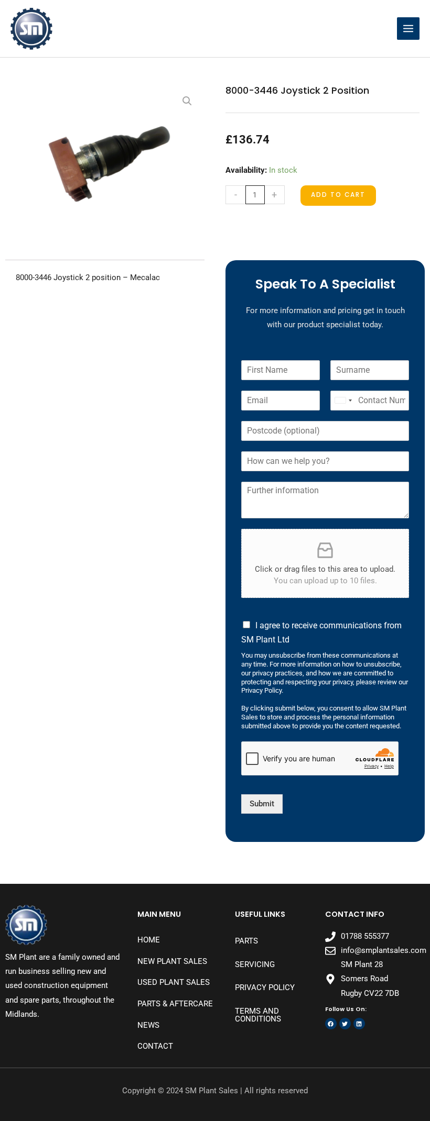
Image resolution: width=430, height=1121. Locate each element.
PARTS (246, 941)
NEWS (148, 1025)
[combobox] (343, 400)
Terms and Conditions (258, 1015)
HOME (148, 940)
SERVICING (255, 964)
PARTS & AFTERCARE (175, 1003)
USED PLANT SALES (173, 982)
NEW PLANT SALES (172, 961)
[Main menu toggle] (408, 28)
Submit (262, 803)
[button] (187, 101)
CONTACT (155, 1046)
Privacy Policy (265, 987)
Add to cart (338, 195)
